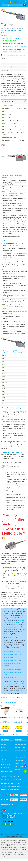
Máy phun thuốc (11, 28)
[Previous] (3, 15)
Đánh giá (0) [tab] (5, 70)
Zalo (20, 813)
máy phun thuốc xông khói (15, 684)
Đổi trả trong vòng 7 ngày (10, 49)
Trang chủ (3, 28)
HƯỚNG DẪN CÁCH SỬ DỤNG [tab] (8, 67)
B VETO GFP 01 (19, 717)
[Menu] (2, 1)
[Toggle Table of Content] (23, 101)
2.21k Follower (13, 813)
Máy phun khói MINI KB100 (13, 654)
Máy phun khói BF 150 (11, 657)
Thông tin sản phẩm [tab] (7, 64)
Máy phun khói (20, 28)
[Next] (24, 15)
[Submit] (24, 5)
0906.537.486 (10, 776)
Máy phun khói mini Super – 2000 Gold (6, 718)
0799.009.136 (10, 783)
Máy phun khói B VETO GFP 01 (14, 651)
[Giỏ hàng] (25, 2)
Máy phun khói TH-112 (11, 677)
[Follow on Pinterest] (5, 810)
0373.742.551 (10, 779)
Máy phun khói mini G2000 (13, 669)
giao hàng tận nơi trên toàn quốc (17, 46)
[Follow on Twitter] (2, 810)
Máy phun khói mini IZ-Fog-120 (14, 660)
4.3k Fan (5, 813)
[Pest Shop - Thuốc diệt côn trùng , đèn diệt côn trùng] (14, 2)
